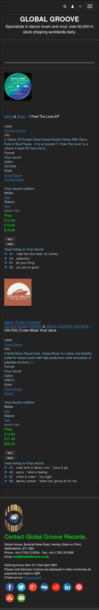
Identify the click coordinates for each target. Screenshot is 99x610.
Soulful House (14, 179)
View (10, 244)
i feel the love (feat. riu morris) (37, 254)
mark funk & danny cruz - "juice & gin (42, 467)
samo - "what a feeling (31, 472)
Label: (8, 126)
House (8, 393)
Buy (10, 239)
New (7, 197)
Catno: (8, 162)
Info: (7, 135)
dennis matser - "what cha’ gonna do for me (46, 481)
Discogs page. (32, 577)
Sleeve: (9, 202)
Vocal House (13, 175)
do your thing (25, 263)
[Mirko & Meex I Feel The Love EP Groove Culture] (49, 86)
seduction (23, 258)
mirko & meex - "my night (34, 476)
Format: (9, 153)
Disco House (13, 388)
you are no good (27, 267)
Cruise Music (13, 344)
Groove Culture (14, 130)
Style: (8, 170)
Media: (9, 193)
